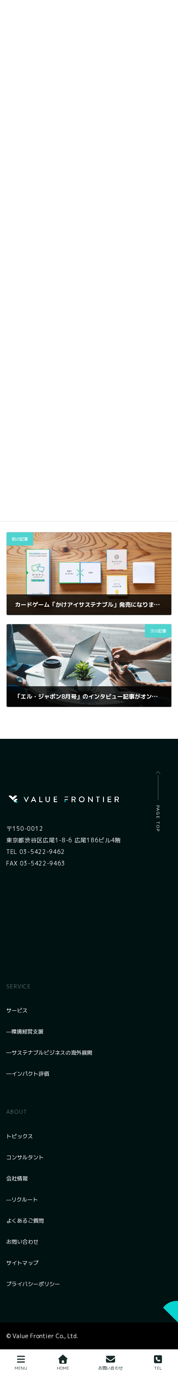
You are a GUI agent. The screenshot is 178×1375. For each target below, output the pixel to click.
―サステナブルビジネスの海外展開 (49, 1052)
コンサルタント (25, 1157)
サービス (17, 1010)
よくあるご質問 (25, 1220)
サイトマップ (22, 1263)
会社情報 (17, 1178)
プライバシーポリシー (33, 1284)
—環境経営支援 (24, 1031)
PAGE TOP (158, 818)
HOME (63, 1368)
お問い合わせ (22, 1241)
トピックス (19, 1136)
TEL (158, 1368)
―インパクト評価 (27, 1073)
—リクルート (22, 1199)
